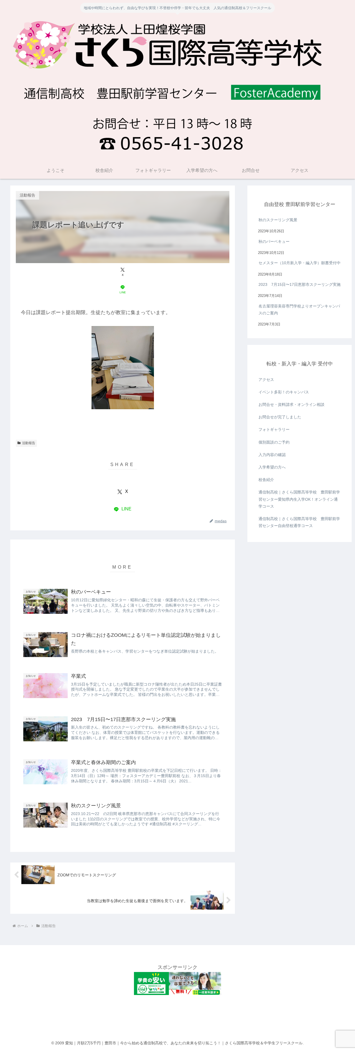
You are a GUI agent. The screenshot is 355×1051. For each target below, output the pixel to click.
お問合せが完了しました (279, 417)
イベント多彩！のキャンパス (283, 392)
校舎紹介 (266, 479)
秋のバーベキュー (274, 241)
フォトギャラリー (274, 429)
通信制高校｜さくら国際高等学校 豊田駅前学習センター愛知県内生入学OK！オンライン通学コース (299, 499)
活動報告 (28, 443)
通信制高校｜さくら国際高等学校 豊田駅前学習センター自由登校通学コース (299, 522)
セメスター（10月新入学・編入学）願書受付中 (299, 263)
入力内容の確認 (272, 454)
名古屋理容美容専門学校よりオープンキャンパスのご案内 (299, 309)
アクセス (266, 379)
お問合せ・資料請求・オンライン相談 (291, 404)
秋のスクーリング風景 (277, 220)
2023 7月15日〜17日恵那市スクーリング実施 (299, 284)
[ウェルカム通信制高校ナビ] (177, 993)
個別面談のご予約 (274, 442)
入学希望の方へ (272, 467)
